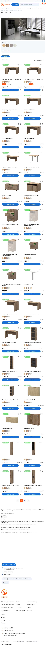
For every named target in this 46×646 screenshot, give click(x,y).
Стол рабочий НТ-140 (7, 138)
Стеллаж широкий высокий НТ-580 (32, 342)
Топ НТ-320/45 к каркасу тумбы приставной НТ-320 (31, 225)
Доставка (29, 610)
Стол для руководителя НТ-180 (9, 110)
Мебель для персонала (19, 8)
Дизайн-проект (31, 604)
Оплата (29, 607)
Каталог (6, 10)
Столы (18, 602)
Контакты (3, 623)
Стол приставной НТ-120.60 (9, 342)
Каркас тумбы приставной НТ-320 (10, 224)
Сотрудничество (5, 620)
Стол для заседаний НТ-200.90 (9, 167)
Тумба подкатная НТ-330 (30, 254)
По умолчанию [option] (4, 59)
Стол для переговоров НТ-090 (31, 167)
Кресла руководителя (31, 8)
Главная (2, 10)
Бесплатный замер (32, 602)
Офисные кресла (5, 610)
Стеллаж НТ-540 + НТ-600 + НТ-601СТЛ (33, 457)
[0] (41, 5)
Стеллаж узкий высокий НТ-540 (10, 371)
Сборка (3, 617)
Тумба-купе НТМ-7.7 (29, 428)
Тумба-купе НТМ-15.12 (29, 399)
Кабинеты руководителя (7, 8)
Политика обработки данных (18, 641)
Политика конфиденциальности (32, 641)
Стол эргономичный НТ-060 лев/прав (33, 79)
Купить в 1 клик (10, 90)
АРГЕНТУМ (20, 10)
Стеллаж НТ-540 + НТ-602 (8, 457)
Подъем (3, 614)
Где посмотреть (20, 610)
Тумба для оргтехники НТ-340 (31, 195)
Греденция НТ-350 (6, 195)
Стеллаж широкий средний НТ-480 (32, 371)
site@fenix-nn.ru (37, 1)
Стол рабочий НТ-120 (29, 138)
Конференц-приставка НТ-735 (31, 314)
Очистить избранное (38, 60)
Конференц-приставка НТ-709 (9, 314)
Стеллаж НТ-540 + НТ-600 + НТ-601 (10, 485)
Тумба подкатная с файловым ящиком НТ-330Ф (11, 284)
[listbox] (6, 60)
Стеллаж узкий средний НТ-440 (10, 399)
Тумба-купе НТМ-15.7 (7, 428)
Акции (18, 604)
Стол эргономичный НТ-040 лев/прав (11, 79)
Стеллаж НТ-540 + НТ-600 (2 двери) (33, 485)
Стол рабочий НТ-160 (29, 110)
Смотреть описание (6, 50)
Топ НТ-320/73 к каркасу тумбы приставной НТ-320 (9, 255)
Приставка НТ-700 (28, 284)
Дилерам (18, 607)
